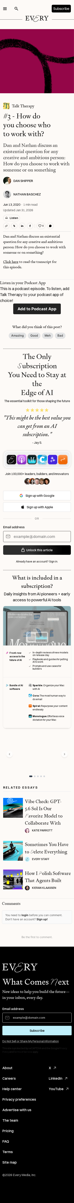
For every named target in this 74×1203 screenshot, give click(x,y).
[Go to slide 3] (38, 776)
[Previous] (9, 754)
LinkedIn (55, 1078)
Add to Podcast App (37, 308)
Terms (7, 1152)
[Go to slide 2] (35, 776)
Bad (60, 335)
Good (34, 335)
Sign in (53, 561)
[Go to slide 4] (41, 776)
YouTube (56, 1089)
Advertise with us (16, 1110)
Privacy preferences (19, 1099)
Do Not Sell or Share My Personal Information (30, 1041)
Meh (48, 335)
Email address (14, 527)
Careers (9, 1078)
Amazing (17, 335)
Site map (9, 1162)
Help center (12, 1089)
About (7, 1068)
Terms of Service (23, 1051)
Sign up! (42, 919)
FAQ (5, 1141)
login (25, 915)
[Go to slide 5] (44, 776)
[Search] (16, 8)
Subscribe (61, 8)
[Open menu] (5, 9)
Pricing (8, 1131)
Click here (10, 261)
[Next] (64, 754)
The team (10, 1120)
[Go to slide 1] (30, 776)
